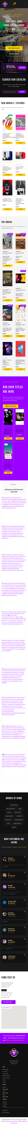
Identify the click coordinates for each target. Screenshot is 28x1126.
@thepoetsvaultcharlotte (14, 489)
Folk (8, 823)
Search (22, 91)
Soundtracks (19, 819)
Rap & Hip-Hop (11, 808)
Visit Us (4, 1080)
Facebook (5, 1106)
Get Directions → (8, 1002)
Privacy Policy (9, 1121)
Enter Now (22, 67)
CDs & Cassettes (6, 1077)
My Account (5, 1110)
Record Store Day (6, 1075)
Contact (4, 1082)
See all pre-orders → (9, 228)
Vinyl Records (5, 1073)
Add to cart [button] (7, 142)
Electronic (9, 816)
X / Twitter (5, 1104)
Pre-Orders (5, 1071)
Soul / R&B (18, 812)
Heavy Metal (17, 823)
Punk (14, 827)
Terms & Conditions (17, 1121)
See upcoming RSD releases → (15, 1040)
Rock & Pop (14, 805)
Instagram (5, 1101)
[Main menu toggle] (25, 4)
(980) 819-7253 (5, 986)
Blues (9, 812)
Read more (8, 472)
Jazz (20, 808)
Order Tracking (6, 1112)
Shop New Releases (14, 48)
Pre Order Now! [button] (7, 265)
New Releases (5, 1069)
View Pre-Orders (14, 54)
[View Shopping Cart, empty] (14, 4)
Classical (8, 819)
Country (19, 816)
